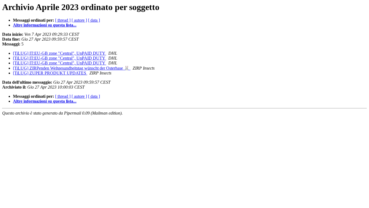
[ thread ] (63, 20)
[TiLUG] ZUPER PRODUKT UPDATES (50, 73)
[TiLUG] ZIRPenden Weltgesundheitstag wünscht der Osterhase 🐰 (71, 68)
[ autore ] (79, 20)
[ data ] (94, 20)
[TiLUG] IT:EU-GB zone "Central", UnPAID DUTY (59, 53)
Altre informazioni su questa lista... (44, 25)
